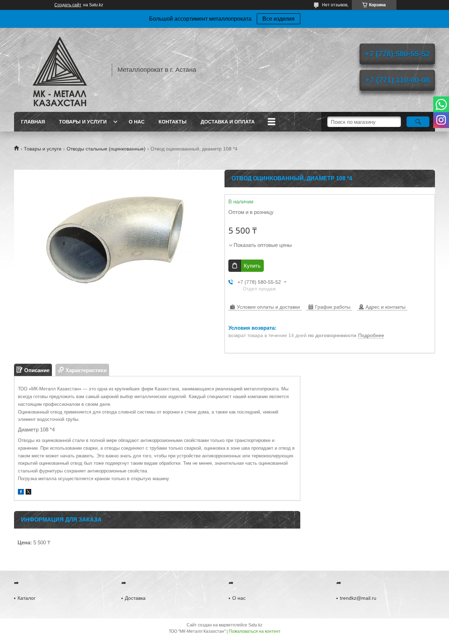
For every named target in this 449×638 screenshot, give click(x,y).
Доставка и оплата (228, 122)
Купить (252, 266)
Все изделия (278, 19)
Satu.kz (255, 625)
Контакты (173, 122)
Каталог (26, 598)
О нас (137, 122)
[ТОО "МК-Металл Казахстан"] (59, 70)
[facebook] (21, 493)
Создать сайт (67, 4)
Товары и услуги (83, 122)
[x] (28, 493)
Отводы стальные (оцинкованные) (106, 149)
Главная (33, 122)
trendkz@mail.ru (358, 598)
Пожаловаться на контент (255, 631)
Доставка (135, 598)
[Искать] (418, 121)
